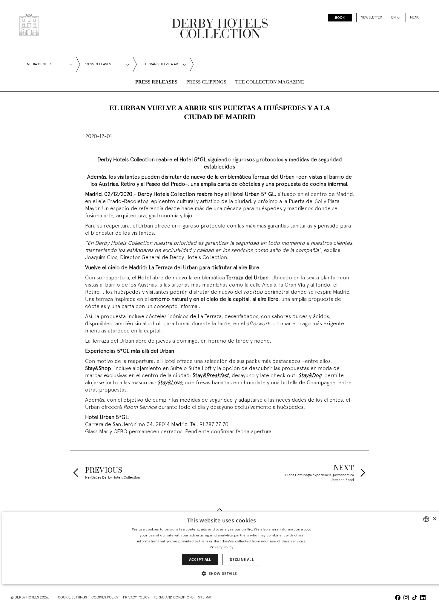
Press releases (156, 81)
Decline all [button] (242, 559)
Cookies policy (105, 597)
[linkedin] (423, 598)
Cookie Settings (72, 597)
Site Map (205, 597)
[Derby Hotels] (29, 25)
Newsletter (371, 17)
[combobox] (426, 519)
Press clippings (206, 81)
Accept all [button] (200, 559)
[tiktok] (414, 598)
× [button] (434, 519)
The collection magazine (269, 81)
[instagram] (406, 598)
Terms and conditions (174, 597)
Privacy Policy (221, 547)
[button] (221, 573)
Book (340, 17)
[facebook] (397, 598)
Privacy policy (136, 597)
